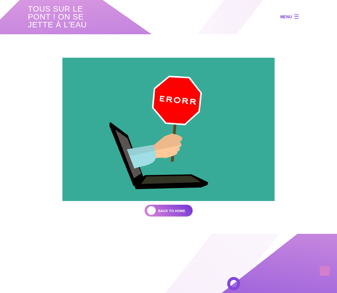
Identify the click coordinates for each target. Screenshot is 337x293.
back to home (171, 211)
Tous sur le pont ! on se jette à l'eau (57, 17)
